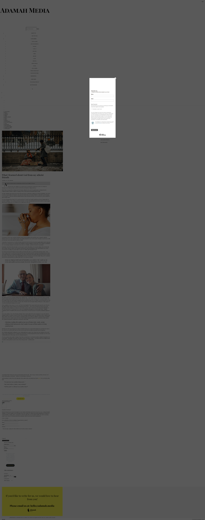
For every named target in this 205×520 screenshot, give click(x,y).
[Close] (115, 78)
